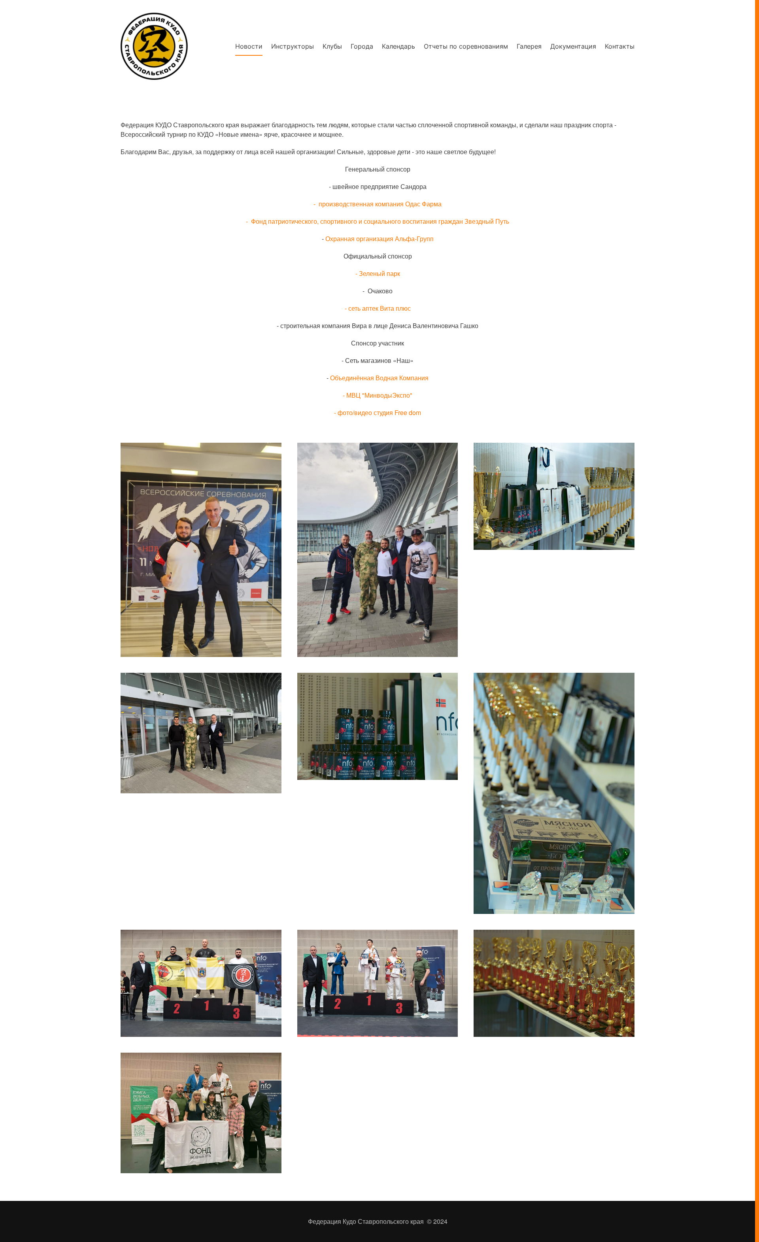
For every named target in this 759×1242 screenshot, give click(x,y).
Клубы (332, 46)
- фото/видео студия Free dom (377, 412)
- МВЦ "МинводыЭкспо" (377, 395)
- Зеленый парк (377, 273)
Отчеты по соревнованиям (466, 46)
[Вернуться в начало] (154, 46)
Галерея (529, 46)
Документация (573, 46)
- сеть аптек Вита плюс (378, 308)
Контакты (619, 46)
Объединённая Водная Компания (379, 377)
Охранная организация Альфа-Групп (379, 238)
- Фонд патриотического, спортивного (301, 221)
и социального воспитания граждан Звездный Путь (434, 221)
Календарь (398, 46)
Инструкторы (292, 46)
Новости (248, 46)
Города (362, 46)
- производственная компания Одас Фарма (377, 203)
